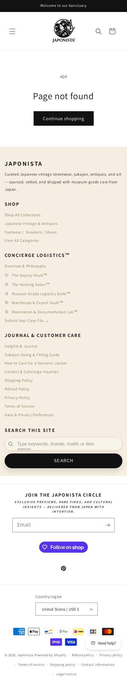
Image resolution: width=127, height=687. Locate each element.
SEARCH (63, 461)
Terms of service (31, 664)
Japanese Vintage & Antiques (31, 223)
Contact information (97, 664)
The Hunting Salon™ (31, 284)
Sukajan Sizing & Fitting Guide (32, 354)
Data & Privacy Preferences (29, 414)
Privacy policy (111, 655)
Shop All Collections (23, 214)
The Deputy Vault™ (29, 275)
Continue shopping (63, 118)
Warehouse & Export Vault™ (37, 302)
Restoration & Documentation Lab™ (45, 312)
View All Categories (22, 240)
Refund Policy (17, 389)
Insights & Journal (21, 346)
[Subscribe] (107, 525)
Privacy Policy (17, 397)
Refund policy (83, 655)
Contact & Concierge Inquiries (31, 371)
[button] (12, 31)
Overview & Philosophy (25, 266)
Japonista (25, 655)
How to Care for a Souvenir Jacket (36, 363)
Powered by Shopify (50, 655)
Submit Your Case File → (27, 320)
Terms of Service (20, 406)
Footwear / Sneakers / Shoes (30, 232)
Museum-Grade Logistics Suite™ (41, 293)
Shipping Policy (19, 380)
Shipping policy (63, 664)
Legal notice (66, 674)
